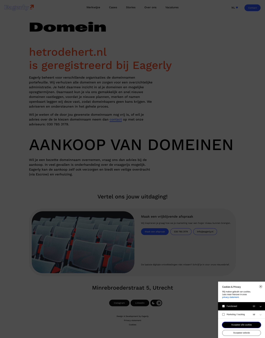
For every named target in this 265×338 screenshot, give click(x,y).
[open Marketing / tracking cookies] (260, 314)
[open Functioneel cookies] (260, 306)
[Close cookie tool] (260, 286)
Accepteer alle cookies (241, 325)
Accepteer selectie (241, 333)
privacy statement (230, 297)
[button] (239, 306)
